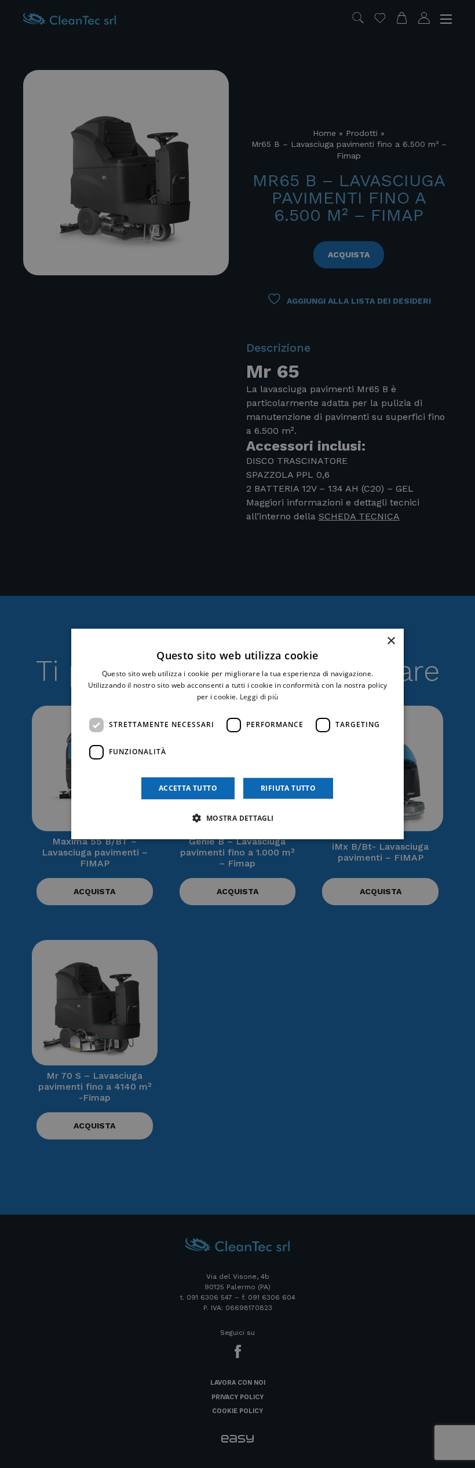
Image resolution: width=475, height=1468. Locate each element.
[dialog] (237, 734)
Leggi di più (259, 697)
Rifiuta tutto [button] (288, 788)
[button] (237, 818)
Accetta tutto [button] (188, 788)
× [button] (390, 641)
